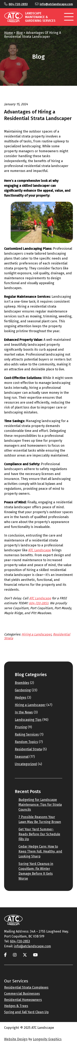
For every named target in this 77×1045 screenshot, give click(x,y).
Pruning (21, 727)
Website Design (16, 1039)
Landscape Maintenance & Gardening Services (40, 17)
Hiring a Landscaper (36, 634)
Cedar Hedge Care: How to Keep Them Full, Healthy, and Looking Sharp (40, 851)
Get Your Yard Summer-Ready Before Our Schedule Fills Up (39, 834)
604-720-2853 (18, 4)
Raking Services (27, 734)
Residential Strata (28, 749)
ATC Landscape (39, 550)
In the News (24, 712)
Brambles (22, 683)
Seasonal (22, 757)
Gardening (23, 690)
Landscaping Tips (28, 720)
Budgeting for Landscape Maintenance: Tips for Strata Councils (40, 805)
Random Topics (26, 742)
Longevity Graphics (47, 1039)
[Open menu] (69, 17)
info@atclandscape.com (56, 4)
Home (8, 33)
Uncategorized (26, 764)
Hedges (20, 697)
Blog (19, 33)
